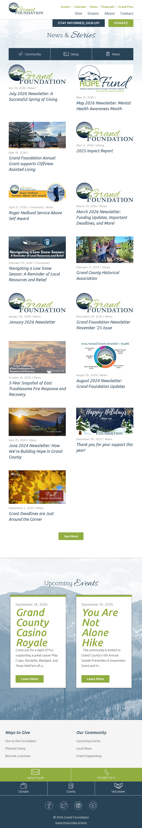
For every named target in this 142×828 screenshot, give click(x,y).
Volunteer (118, 791)
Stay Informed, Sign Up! (78, 23)
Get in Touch (35, 777)
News (93, 6)
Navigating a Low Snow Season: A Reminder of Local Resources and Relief (34, 274)
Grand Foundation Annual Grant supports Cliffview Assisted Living (32, 164)
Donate (121, 23)
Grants (71, 791)
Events (65, 6)
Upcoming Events (88, 741)
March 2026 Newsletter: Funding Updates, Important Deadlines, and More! (101, 217)
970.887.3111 (106, 777)
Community (33, 54)
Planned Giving (15, 748)
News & (71, 35)
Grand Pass (125, 6)
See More (71, 536)
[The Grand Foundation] (26, 8)
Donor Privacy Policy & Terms (71, 822)
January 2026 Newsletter (32, 322)
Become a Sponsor (18, 756)
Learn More (29, 679)
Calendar (80, 6)
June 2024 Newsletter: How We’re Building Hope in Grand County (35, 451)
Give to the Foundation (20, 741)
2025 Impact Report (94, 150)
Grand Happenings (89, 756)
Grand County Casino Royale (32, 627)
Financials (107, 6)
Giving (74, 54)
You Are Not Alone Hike (99, 627)
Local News (84, 748)
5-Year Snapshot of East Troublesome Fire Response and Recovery (37, 389)
